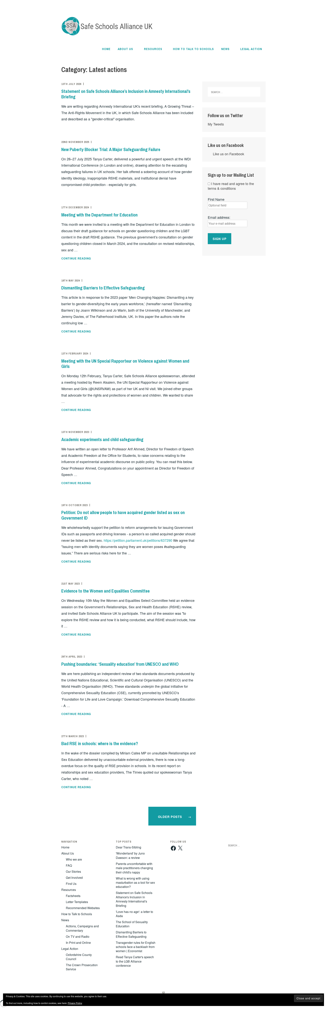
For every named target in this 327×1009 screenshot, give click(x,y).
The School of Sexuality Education (132, 924)
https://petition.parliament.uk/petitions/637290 (138, 540)
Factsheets (73, 896)
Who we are (74, 859)
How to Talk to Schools (193, 49)
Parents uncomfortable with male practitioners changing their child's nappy (134, 868)
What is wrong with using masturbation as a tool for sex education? (135, 882)
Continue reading (86, 258)
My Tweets (216, 124)
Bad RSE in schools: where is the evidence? (99, 743)
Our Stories (73, 871)
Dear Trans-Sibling (128, 847)
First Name (216, 199)
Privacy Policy (75, 1003)
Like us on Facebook (226, 145)
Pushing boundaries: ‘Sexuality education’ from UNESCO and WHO (120, 664)
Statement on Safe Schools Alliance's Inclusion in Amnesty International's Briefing (134, 899)
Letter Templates (77, 902)
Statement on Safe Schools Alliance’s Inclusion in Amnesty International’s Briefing (125, 94)
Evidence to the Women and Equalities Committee (105, 591)
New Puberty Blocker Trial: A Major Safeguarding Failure (110, 149)
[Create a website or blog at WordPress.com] (163, 993)
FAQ (69, 865)
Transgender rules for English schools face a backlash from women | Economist (135, 946)
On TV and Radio (77, 936)
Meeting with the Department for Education (99, 215)
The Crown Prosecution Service (82, 967)
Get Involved (74, 877)
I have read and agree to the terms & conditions (231, 186)
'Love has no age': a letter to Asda (134, 913)
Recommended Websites (83, 908)
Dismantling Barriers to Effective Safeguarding (103, 288)
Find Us (71, 883)
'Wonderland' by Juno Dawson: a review (130, 855)
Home (106, 49)
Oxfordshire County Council (79, 957)
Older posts (170, 817)
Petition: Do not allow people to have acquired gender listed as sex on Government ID (123, 515)
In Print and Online (78, 942)
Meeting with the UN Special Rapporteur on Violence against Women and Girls (125, 363)
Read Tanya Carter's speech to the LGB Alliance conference (135, 961)
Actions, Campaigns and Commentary (82, 928)
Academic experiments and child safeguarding (102, 439)
